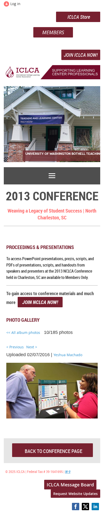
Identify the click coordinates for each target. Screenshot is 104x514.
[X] (85, 506)
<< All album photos (23, 332)
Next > (31, 347)
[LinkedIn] (95, 506)
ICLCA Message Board (70, 485)
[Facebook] (75, 506)
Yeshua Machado (68, 354)
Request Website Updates (75, 493)
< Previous (15, 347)
